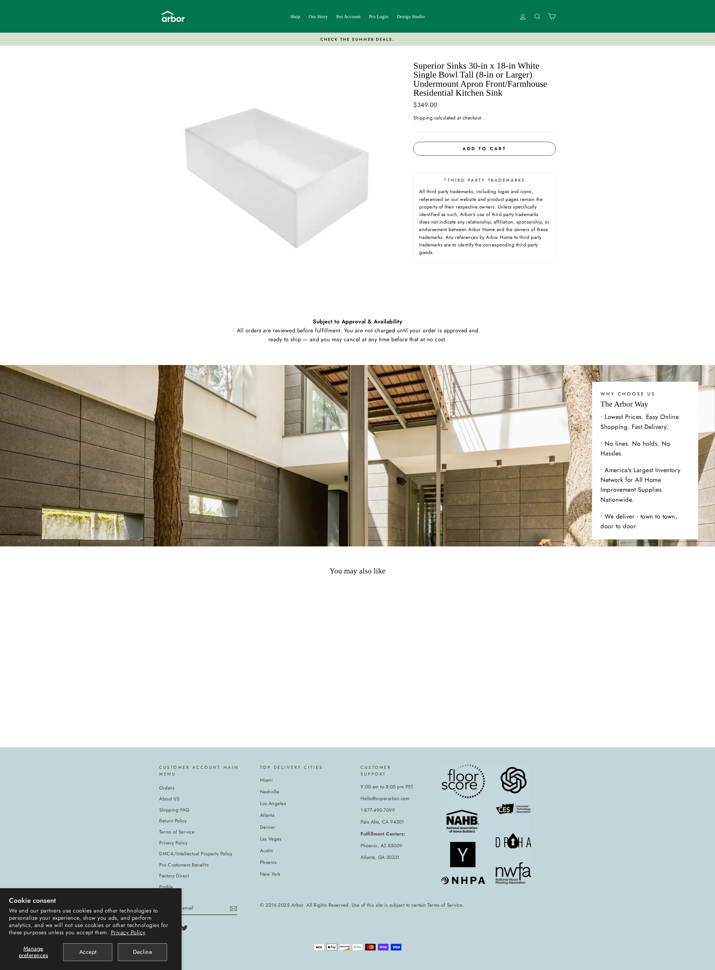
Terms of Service (176, 832)
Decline (142, 952)
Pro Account (348, 16)
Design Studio (411, 16)
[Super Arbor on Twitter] (184, 927)
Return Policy (173, 820)
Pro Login (379, 16)
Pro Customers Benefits (184, 864)
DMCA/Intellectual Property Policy (195, 853)
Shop (295, 16)
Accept (88, 952)
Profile (166, 886)
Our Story (318, 16)
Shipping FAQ (174, 809)
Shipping (423, 117)
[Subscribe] (233, 908)
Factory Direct (174, 875)
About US (169, 798)
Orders (166, 787)
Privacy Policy (128, 932)
